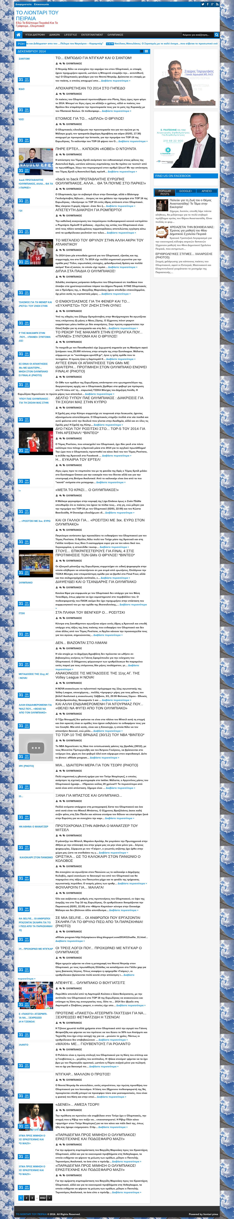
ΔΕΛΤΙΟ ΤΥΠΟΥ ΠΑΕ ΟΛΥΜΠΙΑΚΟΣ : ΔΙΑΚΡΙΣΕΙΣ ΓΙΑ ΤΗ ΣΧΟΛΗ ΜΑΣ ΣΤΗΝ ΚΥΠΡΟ (99, 400)
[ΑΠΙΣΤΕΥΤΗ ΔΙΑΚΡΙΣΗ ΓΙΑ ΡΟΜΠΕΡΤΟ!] (36, 222)
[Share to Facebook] (42, 59)
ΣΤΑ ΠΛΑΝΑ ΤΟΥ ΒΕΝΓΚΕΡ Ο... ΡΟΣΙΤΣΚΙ (90, 612)
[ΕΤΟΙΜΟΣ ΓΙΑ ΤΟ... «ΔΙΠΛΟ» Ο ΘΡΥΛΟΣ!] (36, 131)
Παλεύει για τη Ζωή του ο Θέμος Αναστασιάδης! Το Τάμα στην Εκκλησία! (190, 204)
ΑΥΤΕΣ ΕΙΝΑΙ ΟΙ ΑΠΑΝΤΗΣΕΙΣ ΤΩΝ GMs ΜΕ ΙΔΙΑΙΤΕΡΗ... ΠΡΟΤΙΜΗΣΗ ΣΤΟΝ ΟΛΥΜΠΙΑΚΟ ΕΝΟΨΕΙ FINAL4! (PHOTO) (101, 367)
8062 (43, 1198)
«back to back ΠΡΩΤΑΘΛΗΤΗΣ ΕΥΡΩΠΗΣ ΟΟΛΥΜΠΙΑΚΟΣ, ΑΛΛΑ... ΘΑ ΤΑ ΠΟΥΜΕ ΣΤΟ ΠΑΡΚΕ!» (101, 181)
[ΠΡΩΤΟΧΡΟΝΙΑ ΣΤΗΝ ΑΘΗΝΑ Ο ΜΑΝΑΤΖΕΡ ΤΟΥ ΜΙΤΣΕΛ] (36, 838)
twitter (203, 4)
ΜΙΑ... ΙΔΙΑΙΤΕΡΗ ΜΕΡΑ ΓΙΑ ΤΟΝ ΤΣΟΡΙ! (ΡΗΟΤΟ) (97, 765)
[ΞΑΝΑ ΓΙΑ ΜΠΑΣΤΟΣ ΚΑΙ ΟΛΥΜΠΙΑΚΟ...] (36, 808)
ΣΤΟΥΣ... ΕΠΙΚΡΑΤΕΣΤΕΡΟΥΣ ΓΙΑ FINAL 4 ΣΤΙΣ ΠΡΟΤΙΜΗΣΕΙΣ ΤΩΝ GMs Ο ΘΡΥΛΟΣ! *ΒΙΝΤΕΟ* (95, 553)
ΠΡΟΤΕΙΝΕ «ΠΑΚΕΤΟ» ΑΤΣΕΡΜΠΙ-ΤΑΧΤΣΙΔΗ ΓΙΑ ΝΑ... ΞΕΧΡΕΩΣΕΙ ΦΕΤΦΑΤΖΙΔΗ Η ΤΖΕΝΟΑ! (101, 1015)
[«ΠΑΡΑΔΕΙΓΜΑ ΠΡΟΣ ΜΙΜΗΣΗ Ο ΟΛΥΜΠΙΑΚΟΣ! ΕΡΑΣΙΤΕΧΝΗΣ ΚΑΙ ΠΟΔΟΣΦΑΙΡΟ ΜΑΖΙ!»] (36, 1147)
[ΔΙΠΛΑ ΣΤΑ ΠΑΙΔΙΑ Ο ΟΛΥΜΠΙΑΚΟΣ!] (36, 283)
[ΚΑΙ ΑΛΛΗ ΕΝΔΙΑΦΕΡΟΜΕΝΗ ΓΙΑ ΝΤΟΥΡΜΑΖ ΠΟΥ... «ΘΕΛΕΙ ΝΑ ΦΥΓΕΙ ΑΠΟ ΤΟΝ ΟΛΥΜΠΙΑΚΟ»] (36, 716)
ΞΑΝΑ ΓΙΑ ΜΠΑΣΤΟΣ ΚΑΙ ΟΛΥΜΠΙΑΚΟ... (89, 795)
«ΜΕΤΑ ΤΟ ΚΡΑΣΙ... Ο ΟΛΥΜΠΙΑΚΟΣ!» (87, 490)
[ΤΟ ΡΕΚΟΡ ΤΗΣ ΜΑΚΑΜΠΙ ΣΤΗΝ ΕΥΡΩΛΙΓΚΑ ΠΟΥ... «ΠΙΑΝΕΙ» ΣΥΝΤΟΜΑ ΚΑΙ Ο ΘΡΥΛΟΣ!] (36, 345)
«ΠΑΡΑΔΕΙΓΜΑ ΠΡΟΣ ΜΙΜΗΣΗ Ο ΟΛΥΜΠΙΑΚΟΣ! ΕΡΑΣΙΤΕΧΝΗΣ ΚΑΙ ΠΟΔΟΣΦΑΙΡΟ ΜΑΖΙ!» (96, 1137)
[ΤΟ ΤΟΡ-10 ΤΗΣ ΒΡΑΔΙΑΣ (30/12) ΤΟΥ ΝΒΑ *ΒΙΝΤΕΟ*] (36, 747)
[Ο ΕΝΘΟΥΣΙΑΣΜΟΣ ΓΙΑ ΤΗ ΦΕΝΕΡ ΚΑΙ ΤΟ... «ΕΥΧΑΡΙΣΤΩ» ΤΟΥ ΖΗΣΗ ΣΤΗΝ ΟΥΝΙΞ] (36, 314)
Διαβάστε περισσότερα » (115, 80)
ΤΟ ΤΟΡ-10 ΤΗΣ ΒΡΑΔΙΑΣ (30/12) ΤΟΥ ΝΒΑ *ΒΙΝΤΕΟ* (100, 735)
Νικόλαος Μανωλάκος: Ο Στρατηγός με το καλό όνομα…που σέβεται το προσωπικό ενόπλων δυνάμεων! (161, 43)
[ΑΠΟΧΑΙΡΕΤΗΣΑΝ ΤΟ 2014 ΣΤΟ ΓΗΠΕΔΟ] (36, 101)
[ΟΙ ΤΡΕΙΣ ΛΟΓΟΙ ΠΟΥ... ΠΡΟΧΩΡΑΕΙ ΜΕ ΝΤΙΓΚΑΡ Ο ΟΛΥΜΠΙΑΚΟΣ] (36, 960)
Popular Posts (165, 193)
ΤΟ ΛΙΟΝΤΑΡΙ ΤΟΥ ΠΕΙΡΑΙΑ (31, 1214)
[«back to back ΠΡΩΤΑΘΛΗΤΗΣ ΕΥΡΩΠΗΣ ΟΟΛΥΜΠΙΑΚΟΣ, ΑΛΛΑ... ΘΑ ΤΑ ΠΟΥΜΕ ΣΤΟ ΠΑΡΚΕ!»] (36, 191)
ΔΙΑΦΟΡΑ (54, 34)
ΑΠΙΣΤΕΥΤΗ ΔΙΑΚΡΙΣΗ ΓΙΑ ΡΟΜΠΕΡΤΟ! (89, 210)
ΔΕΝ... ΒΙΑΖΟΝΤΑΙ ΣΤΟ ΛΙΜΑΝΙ (81, 643)
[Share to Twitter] (46, 59)
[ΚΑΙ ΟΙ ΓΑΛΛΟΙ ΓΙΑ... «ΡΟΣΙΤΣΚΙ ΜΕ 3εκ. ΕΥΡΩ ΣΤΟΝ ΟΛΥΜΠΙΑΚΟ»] (36, 532)
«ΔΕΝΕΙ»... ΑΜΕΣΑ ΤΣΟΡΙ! (77, 1104)
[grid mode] (146, 51)
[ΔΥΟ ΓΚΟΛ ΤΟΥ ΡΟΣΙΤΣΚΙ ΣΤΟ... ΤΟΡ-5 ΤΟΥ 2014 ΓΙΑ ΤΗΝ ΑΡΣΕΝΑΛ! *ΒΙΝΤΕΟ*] (36, 441)
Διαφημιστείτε (23, 4)
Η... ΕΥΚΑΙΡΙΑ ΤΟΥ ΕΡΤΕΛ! (78, 459)
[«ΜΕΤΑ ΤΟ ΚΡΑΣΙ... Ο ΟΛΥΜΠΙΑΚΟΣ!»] (36, 502)
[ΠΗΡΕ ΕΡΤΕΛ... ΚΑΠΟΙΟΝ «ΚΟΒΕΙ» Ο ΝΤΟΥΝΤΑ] (36, 161)
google (212, 4)
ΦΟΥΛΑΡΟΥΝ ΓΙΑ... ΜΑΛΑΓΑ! (80, 887)
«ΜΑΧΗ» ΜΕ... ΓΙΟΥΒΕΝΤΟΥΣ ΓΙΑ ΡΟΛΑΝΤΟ (93, 1044)
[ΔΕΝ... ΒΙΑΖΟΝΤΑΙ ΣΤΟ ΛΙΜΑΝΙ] (36, 655)
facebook (207, 4)
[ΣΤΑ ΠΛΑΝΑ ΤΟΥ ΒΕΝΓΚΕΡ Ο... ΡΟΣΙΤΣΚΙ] (36, 625)
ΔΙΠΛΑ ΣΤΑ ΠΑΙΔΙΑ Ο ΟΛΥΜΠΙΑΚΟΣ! (85, 271)
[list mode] (141, 51)
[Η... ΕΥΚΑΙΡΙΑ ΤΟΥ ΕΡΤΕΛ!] (36, 472)
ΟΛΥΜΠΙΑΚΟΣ (115, 34)
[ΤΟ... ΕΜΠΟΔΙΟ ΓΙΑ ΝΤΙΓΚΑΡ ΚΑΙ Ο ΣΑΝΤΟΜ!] (36, 70)
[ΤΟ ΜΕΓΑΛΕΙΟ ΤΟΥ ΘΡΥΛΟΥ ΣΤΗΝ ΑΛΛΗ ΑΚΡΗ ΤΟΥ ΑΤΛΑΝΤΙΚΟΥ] (36, 253)
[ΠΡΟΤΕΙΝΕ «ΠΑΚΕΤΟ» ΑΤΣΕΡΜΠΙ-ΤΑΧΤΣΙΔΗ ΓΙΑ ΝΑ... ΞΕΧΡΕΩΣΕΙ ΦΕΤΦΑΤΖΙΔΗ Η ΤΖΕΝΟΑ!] (36, 1025)
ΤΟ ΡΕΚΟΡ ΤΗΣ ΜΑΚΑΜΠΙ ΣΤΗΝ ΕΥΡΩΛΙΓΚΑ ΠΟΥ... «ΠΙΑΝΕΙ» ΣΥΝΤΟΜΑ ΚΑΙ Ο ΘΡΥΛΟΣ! (99, 334)
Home (18, 35)
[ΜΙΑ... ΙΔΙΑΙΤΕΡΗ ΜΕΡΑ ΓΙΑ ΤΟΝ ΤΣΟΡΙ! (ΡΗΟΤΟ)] (36, 777)
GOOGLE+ (185, 191)
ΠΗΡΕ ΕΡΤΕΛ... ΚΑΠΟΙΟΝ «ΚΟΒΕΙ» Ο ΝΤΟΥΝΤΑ (96, 149)
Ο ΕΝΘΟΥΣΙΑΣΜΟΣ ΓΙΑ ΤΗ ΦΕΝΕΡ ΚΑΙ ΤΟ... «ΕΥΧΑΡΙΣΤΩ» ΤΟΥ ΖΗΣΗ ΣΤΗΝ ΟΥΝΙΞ (93, 303)
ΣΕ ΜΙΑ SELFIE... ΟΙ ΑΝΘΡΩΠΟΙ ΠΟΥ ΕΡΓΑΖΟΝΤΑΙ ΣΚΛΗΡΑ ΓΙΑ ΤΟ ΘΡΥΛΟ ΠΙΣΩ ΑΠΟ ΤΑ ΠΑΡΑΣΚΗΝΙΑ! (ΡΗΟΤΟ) (99, 922)
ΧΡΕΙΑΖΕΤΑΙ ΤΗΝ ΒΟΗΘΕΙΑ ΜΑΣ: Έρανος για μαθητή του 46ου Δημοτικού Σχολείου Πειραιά (192, 230)
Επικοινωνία (41, 4)
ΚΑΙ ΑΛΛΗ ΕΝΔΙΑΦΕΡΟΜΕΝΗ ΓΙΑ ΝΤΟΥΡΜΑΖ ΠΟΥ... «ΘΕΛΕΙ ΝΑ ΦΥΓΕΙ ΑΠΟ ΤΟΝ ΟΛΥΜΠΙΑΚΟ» (99, 706)
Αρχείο (207, 191)
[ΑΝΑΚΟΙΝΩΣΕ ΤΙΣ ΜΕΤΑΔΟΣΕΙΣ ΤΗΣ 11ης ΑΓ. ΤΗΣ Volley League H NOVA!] (36, 686)
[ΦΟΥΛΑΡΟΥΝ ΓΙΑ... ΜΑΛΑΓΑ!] (36, 900)
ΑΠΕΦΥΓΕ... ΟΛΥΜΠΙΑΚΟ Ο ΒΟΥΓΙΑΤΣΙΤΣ (90, 983)
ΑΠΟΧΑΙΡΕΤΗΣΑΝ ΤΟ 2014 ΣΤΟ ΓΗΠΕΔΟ (90, 88)
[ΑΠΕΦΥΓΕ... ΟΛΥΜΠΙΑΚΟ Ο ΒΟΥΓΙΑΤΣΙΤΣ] (36, 995)
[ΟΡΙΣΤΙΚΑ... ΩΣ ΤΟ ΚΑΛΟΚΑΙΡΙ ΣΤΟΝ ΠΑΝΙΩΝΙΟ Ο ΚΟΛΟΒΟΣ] (36, 869)
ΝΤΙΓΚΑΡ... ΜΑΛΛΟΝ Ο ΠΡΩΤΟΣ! (83, 1074)
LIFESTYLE (70, 34)
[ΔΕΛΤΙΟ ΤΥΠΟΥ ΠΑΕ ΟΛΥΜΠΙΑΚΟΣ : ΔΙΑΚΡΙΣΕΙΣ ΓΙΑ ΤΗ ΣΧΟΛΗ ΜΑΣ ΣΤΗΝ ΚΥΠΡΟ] (36, 410)
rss (217, 4)
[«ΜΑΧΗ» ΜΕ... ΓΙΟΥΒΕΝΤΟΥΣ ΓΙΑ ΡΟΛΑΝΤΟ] (36, 1056)
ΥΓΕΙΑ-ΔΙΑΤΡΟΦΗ (35, 34)
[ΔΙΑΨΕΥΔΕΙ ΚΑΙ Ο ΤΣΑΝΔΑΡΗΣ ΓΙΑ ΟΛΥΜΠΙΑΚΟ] (36, 594)
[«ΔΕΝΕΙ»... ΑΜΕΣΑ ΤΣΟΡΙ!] (36, 1117)
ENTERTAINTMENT (92, 34)
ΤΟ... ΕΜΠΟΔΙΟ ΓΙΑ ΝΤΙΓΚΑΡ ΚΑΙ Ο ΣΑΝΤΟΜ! (94, 58)
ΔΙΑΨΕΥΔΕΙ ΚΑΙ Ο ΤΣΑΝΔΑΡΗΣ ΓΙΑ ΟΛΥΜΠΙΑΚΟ (96, 582)
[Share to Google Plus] (50, 59)
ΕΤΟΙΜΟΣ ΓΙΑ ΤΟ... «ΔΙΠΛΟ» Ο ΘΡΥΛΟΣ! (90, 118)
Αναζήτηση (216, 34)
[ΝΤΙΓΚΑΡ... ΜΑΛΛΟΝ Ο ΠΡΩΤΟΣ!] (36, 1087)
